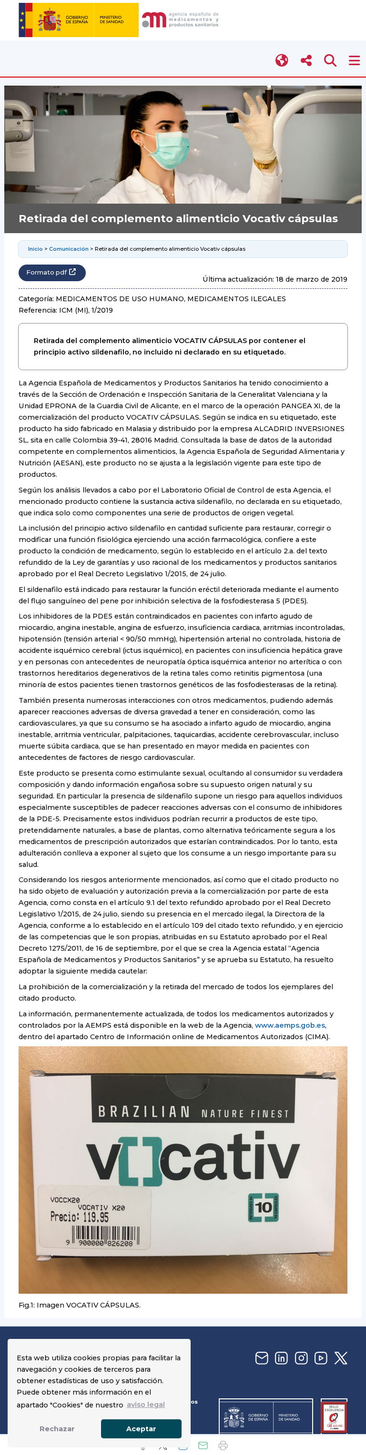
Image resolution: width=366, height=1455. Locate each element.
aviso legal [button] (146, 1404)
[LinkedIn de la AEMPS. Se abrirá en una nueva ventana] (280, 1358)
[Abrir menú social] (306, 60)
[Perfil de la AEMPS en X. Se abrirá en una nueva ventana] (339, 1358)
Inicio (35, 249)
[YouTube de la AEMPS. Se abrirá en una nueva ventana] (319, 1358)
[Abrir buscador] (330, 60)
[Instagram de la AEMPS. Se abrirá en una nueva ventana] (300, 1358)
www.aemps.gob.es (290, 1025)
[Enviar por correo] (203, 1445)
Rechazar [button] (57, 1429)
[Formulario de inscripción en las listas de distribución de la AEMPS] (260, 1358)
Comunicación (69, 249)
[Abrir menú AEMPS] (354, 60)
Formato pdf (46, 272)
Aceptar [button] (141, 1429)
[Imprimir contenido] (223, 1445)
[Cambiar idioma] (282, 60)
